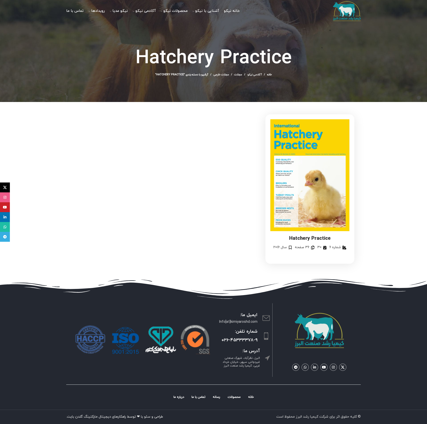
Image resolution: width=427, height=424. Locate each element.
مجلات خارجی (221, 75)
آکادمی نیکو (254, 75)
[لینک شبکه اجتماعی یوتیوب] (324, 367)
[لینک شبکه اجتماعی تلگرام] (295, 367)
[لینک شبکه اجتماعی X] (342, 367)
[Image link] (319, 330)
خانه (269, 75)
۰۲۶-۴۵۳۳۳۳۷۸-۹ (239, 340)
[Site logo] (347, 10)
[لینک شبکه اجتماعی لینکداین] (314, 367)
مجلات (238, 75)
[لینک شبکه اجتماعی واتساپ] (305, 367)
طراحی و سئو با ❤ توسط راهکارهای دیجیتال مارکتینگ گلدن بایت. (114, 416)
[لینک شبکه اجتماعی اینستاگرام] (333, 367)
